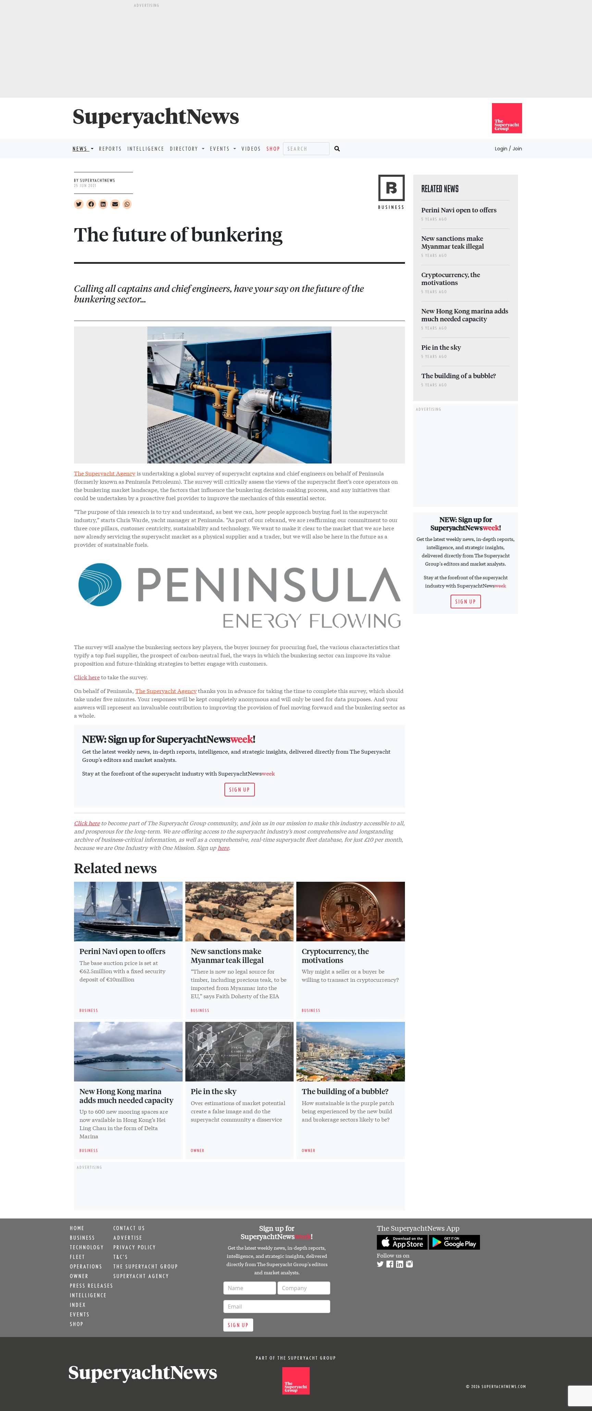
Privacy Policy (134, 1247)
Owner (79, 1276)
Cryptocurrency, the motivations (335, 955)
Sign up (239, 790)
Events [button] (221, 149)
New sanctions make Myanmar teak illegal (227, 955)
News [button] (81, 149)
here (223, 847)
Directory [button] (185, 149)
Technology (87, 1247)
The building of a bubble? (345, 1091)
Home (77, 1228)
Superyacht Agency (141, 1276)
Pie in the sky (213, 1091)
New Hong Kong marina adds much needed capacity (126, 1095)
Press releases (91, 1286)
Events (80, 1314)
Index (78, 1305)
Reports (110, 149)
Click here (87, 677)
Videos (251, 149)
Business (82, 1238)
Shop (273, 149)
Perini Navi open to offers (122, 951)
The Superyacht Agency (104, 473)
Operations (86, 1266)
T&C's (120, 1257)
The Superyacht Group (145, 1266)
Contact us (129, 1228)
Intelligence (145, 149)
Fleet (77, 1257)
